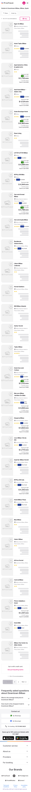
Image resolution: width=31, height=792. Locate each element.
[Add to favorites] (10, 24)
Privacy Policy (15, 786)
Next (23, 682)
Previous (8, 682)
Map (25, 18)
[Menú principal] (26, 3)
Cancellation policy (24, 786)
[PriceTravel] (9, 3)
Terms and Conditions (6, 786)
